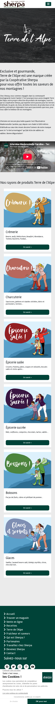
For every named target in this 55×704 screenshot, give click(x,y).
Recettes (11, 625)
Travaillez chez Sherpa (19, 645)
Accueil (10, 614)
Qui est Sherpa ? (15, 637)
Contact (10, 653)
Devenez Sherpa (15, 649)
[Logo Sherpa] (14, 4)
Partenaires (13, 641)
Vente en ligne (14, 621)
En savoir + (27, 247)
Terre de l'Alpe (14, 629)
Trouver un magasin (17, 618)
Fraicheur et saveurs (18, 633)
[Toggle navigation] (48, 4)
